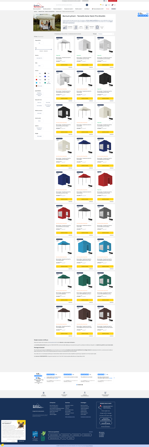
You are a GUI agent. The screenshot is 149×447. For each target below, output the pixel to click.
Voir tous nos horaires (105, 426)
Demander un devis (112, 0)
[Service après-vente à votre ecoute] (105, 392)
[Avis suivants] (114, 378)
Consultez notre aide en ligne (105, 415)
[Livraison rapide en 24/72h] (64, 392)
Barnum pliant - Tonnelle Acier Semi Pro (46, 11)
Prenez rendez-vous (106, 410)
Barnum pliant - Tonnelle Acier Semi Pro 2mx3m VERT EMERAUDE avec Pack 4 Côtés (84, 293)
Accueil (35, 11)
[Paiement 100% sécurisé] (43, 392)
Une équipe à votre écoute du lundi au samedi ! (71, 0)
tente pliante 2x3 (52, 342)
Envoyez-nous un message (105, 413)
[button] (113, 5)
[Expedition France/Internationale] (85, 392)
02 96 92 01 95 (85, 0)
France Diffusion (89, 445)
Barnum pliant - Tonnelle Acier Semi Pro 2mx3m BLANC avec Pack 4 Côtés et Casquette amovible (63, 92)
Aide (106, 0)
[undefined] (42, 379)
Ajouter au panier (64, 64)
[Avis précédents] (45, 378)
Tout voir (91, 431)
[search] (87, 5)
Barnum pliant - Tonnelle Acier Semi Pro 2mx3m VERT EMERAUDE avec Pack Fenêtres (104, 293)
